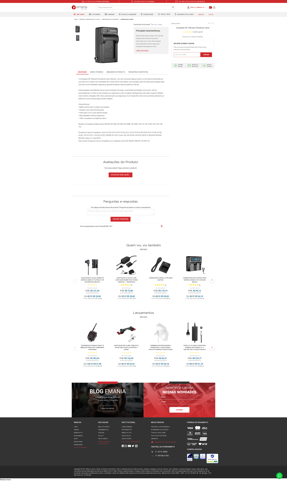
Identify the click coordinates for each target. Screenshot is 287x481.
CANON (76, 429)
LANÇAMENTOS (103, 429)
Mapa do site (127, 432)
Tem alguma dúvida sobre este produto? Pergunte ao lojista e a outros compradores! (120, 207)
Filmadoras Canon (85, 132)
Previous (75, 280)
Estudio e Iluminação (128, 14)
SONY (76, 427)
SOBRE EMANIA (127, 427)
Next (212, 280)
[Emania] (79, 7)
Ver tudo (143, 249)
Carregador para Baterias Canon (93, 90)
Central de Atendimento (160, 427)
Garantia (154, 438)
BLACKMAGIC (78, 435)
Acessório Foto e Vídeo (185, 14)
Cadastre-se (200, 7)
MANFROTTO (78, 432)
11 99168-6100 (161, 456)
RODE (76, 438)
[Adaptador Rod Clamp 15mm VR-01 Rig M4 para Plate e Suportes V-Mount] (126, 333)
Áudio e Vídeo (165, 14)
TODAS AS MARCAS (80, 447)
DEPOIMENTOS (127, 429)
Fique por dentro (107, 408)
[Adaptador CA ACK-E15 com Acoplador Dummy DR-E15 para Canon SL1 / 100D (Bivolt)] (126, 265)
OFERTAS (101, 432)
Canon (104, 132)
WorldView (175, 23)
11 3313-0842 (161, 452)
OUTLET (101, 435)
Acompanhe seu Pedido (160, 429)
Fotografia (96, 14)
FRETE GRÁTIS (103, 438)
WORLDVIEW (78, 441)
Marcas (201, 14)
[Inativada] (189, 457)
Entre (192, 7)
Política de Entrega (158, 435)
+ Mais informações (142, 50)
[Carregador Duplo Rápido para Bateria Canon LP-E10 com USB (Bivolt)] (194, 265)
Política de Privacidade (131, 441)
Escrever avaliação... (120, 175)
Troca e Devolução (158, 432)
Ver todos (80, 14)
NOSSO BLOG (126, 435)
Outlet (211, 14)
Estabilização (148, 14)
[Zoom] (78, 29)
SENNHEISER (78, 444)
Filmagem (111, 14)
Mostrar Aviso (5, 480)
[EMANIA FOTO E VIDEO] (76, 19)
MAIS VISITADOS (104, 427)
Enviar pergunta (120, 219)
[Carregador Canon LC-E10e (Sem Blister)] (160, 265)
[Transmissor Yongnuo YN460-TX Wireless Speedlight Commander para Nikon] (92, 333)
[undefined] (108, 45)
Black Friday (126, 438)
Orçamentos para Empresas (165, 442)
